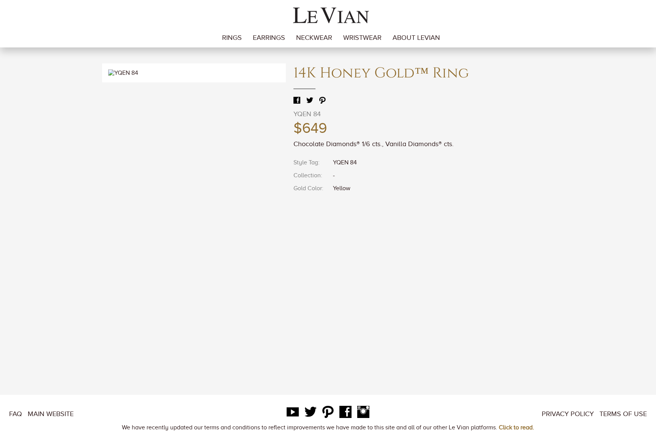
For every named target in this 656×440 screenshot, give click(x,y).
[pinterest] (328, 414)
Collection (307, 175)
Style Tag (305, 162)
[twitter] (310, 414)
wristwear (362, 37)
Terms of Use (623, 414)
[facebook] (345, 414)
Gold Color (307, 188)
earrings (269, 37)
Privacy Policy (568, 414)
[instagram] (363, 414)
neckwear (314, 37)
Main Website (51, 414)
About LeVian (416, 37)
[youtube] (293, 414)
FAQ (15, 414)
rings (232, 37)
